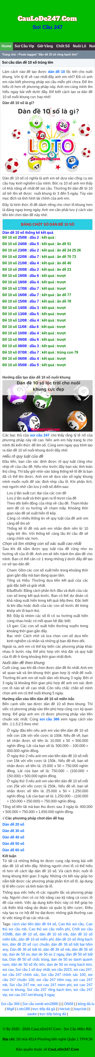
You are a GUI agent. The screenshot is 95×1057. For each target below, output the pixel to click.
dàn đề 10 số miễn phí (36, 939)
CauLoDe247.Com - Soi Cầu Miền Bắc (61, 1029)
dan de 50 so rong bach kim (69, 964)
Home (6, 46)
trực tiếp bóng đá (53, 1014)
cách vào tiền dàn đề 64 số (34, 924)
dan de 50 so (19, 954)
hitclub (65, 1009)
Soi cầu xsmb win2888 (40, 1004)
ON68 (68, 1004)
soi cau (8, 969)
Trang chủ (9, 54)
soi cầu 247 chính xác (20, 975)
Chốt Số (63, 46)
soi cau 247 (83, 969)
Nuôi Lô (79, 46)
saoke (32, 1014)
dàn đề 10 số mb (54, 934)
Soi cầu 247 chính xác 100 (63, 975)
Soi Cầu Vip (24, 46)
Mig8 (10, 1009)
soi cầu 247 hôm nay (53, 980)
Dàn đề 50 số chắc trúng (29, 959)
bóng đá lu (86, 1004)
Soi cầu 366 (10, 1004)
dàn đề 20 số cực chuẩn (29, 944)
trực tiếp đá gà (44, 1009)
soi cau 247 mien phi (54, 985)
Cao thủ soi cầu (71, 924)
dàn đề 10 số (26, 934)
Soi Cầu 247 (47, 27)
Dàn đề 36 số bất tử (26, 949)
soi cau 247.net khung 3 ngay (32, 995)
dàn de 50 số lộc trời (28, 964)
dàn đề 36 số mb (56, 949)
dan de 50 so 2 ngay (48, 954)
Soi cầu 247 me (22, 985)
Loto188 (23, 1009)
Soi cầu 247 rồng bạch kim (49, 990)
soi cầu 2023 (61, 969)
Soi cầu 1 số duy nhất (32, 969)
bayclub (80, 1009)
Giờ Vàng (45, 46)
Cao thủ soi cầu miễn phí (49, 929)
